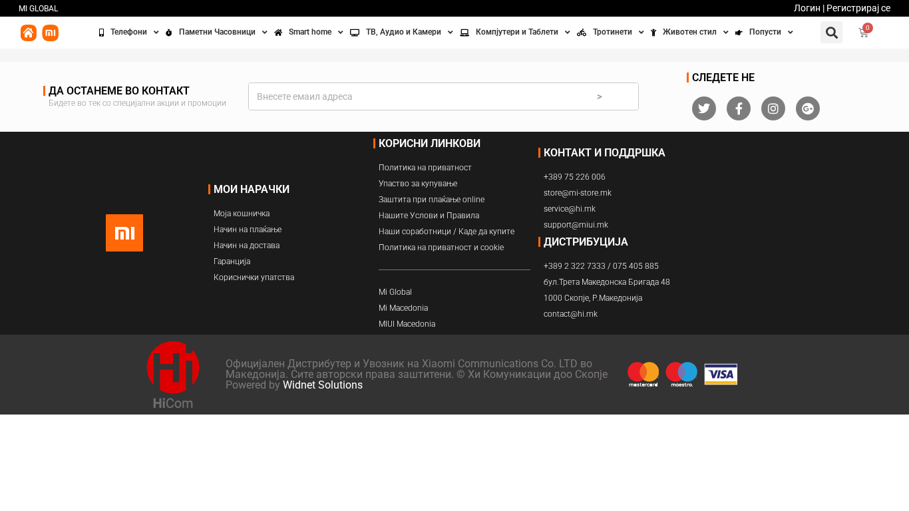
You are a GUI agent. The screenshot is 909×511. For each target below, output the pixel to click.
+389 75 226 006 (575, 177)
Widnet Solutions (323, 385)
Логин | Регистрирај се (842, 8)
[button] (831, 32)
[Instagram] (773, 108)
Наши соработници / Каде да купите (446, 231)
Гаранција (232, 261)
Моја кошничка (242, 213)
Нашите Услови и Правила (429, 215)
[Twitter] (704, 108)
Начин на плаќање (247, 229)
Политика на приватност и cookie (441, 247)
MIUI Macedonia (407, 324)
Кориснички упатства (254, 277)
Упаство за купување (418, 183)
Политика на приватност (425, 167)
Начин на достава (246, 245)
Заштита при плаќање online (431, 199)
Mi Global (395, 292)
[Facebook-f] (739, 108)
